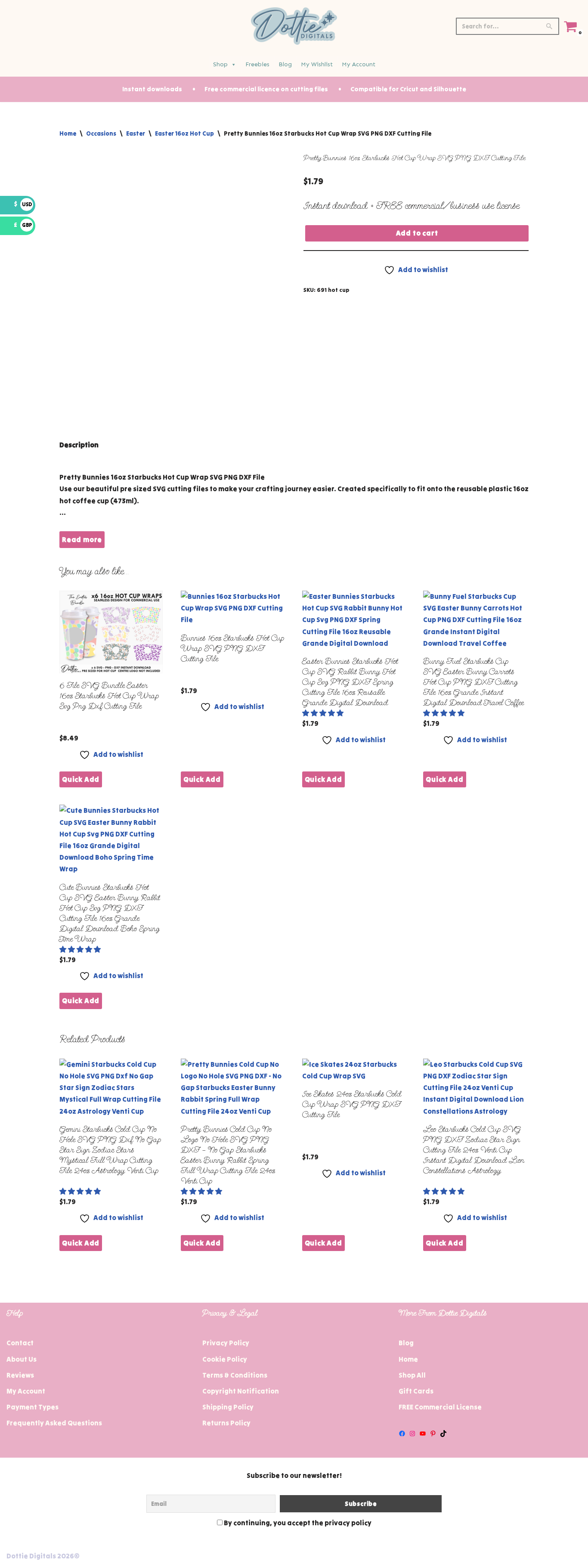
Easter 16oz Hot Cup (184, 133)
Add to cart (417, 233)
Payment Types (32, 1407)
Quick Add (80, 779)
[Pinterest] (433, 1433)
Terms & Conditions (234, 1375)
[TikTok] (443, 1433)
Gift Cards (416, 1391)
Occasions (101, 133)
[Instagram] (412, 1433)
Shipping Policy (228, 1407)
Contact (20, 1342)
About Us (21, 1359)
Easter (135, 133)
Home (67, 133)
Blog (285, 64)
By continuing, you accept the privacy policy (297, 1522)
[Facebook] (402, 1433)
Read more (82, 539)
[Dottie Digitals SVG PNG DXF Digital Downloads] (294, 26)
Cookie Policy (224, 1359)
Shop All (412, 1375)
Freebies (257, 64)
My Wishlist (317, 64)
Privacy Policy (225, 1342)
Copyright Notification (240, 1391)
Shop (220, 64)
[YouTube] (422, 1433)
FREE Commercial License (440, 1407)
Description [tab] (79, 444)
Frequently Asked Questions (54, 1422)
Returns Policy (226, 1422)
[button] (323, 713)
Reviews (20, 1375)
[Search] (549, 26)
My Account (358, 64)
